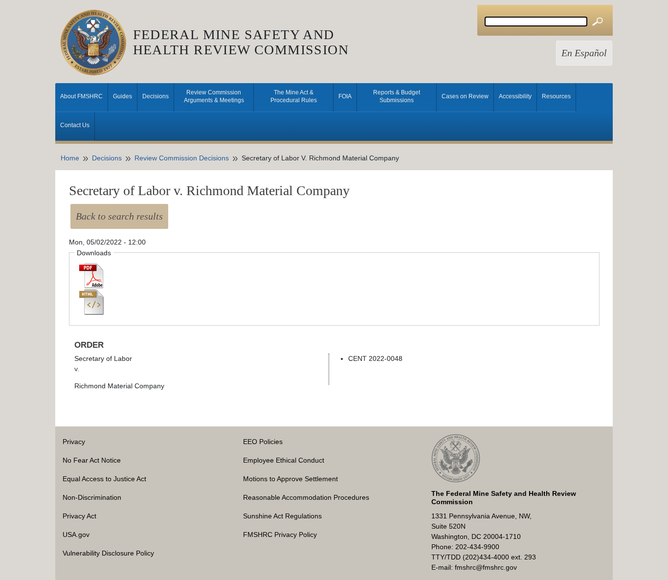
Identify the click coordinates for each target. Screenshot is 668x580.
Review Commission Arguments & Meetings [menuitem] (214, 96)
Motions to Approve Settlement (290, 479)
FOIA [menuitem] (345, 96)
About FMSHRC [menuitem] (81, 96)
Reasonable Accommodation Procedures (306, 497)
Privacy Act (79, 516)
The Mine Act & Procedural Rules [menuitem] (293, 96)
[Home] (97, 42)
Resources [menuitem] (556, 96)
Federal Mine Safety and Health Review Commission (241, 42)
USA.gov (76, 534)
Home (70, 158)
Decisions (107, 158)
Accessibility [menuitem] (515, 96)
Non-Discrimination (92, 497)
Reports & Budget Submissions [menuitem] (396, 96)
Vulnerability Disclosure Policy (108, 553)
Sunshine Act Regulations (282, 516)
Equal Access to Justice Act (104, 479)
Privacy (74, 442)
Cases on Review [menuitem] (465, 96)
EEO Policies (263, 442)
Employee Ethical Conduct (283, 460)
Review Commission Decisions (181, 158)
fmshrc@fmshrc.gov (486, 567)
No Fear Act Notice (92, 460)
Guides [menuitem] (122, 96)
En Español (584, 53)
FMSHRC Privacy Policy (280, 534)
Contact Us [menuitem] (74, 125)
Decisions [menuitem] (155, 96)
